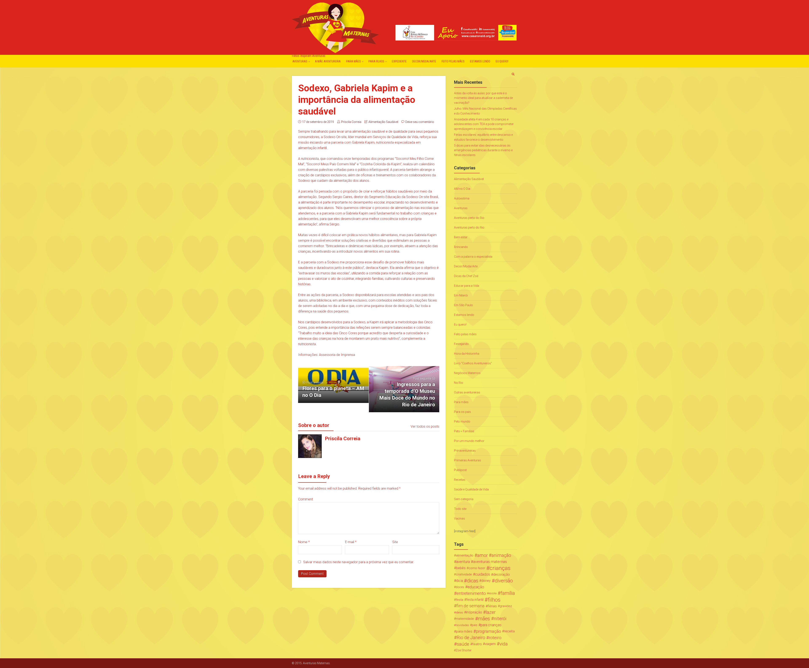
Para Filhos (376, 61)
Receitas (459, 479)
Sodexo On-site (335, 137)
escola (493, 593)
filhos (494, 599)
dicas (472, 580)
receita (509, 631)
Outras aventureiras (467, 392)
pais (474, 625)
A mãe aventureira (328, 61)
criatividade (464, 574)
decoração (501, 574)
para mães (464, 631)
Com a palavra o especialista (473, 256)
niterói (500, 618)
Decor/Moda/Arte (424, 61)
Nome (304, 542)
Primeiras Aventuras (467, 460)
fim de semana (471, 605)
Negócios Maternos (467, 373)
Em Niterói (461, 295)
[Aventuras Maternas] (335, 27)
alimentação (464, 555)
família (508, 593)
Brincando (461, 247)
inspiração (474, 612)
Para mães (353, 61)
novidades (462, 625)
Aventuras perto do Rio (469, 218)
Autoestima (461, 198)
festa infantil (475, 600)
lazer (491, 612)
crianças (500, 568)
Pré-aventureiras (465, 450)
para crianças (491, 625)
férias (492, 606)
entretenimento (471, 593)
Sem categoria (463, 499)
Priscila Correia (351, 122)
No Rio (458, 382)
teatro (477, 644)
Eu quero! (502, 61)
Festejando (461, 344)
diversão (504, 580)
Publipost (460, 470)
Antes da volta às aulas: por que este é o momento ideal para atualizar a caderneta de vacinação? (483, 98)
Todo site (460, 508)
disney (486, 581)
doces (460, 587)
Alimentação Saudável (383, 122)
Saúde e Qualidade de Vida (471, 489)
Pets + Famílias (464, 431)
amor (482, 555)
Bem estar (460, 237)
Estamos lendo (480, 61)
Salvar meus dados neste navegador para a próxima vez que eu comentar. (358, 562)
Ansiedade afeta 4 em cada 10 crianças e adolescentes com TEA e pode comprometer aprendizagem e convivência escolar (484, 124)
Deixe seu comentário (419, 122)
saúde (463, 643)
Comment (305, 499)
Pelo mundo (462, 421)
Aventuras (299, 61)
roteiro (495, 637)
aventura (463, 562)
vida (504, 643)
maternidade (465, 619)
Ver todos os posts (425, 426)
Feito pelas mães (453, 61)
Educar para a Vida (466, 285)
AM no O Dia (462, 188)
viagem (490, 644)
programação (488, 631)
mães (484, 618)
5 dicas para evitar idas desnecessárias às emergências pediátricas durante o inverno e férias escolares (483, 150)
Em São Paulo (463, 305)
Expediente (399, 61)
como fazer (477, 568)
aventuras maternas (490, 561)
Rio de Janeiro (471, 637)
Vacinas (459, 518)
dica (459, 581)
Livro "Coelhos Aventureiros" (473, 363)
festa (459, 600)
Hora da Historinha (466, 353)
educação (475, 587)
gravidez (506, 606)
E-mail (350, 542)
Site (395, 542)
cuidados (482, 574)
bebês (461, 568)
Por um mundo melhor (469, 441)
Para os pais (462, 411)
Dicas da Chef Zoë (466, 276)
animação (501, 555)
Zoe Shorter (463, 650)
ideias (459, 612)
